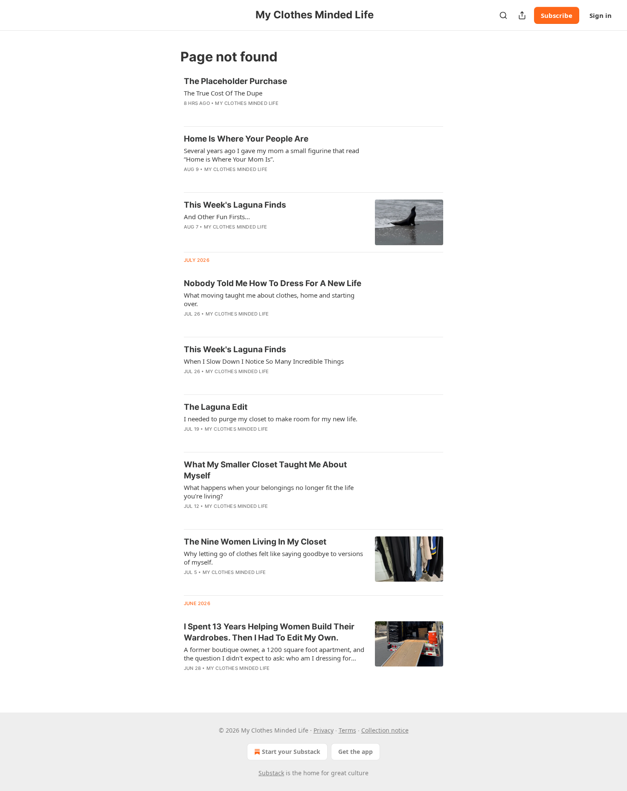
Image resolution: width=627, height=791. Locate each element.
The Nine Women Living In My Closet (255, 542)
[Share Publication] (522, 15)
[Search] (503, 15)
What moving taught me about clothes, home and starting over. (269, 299)
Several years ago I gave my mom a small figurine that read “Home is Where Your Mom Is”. (271, 154)
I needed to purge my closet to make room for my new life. (270, 418)
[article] (313, 97)
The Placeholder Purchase (235, 81)
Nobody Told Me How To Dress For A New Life (272, 283)
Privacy (324, 730)
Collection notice (385, 730)
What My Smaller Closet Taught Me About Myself (265, 470)
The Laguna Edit (215, 407)
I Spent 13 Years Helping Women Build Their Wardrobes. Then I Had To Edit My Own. (269, 632)
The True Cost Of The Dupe (223, 93)
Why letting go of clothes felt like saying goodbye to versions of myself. (273, 557)
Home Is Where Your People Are (246, 139)
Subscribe (556, 15)
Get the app (355, 752)
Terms (347, 730)
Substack (271, 773)
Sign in (600, 15)
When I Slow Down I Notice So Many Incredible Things (264, 361)
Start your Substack (291, 752)
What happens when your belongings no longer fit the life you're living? (269, 491)
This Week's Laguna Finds (235, 205)
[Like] (189, 238)
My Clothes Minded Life (246, 103)
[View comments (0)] (249, 114)
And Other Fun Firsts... (217, 216)
